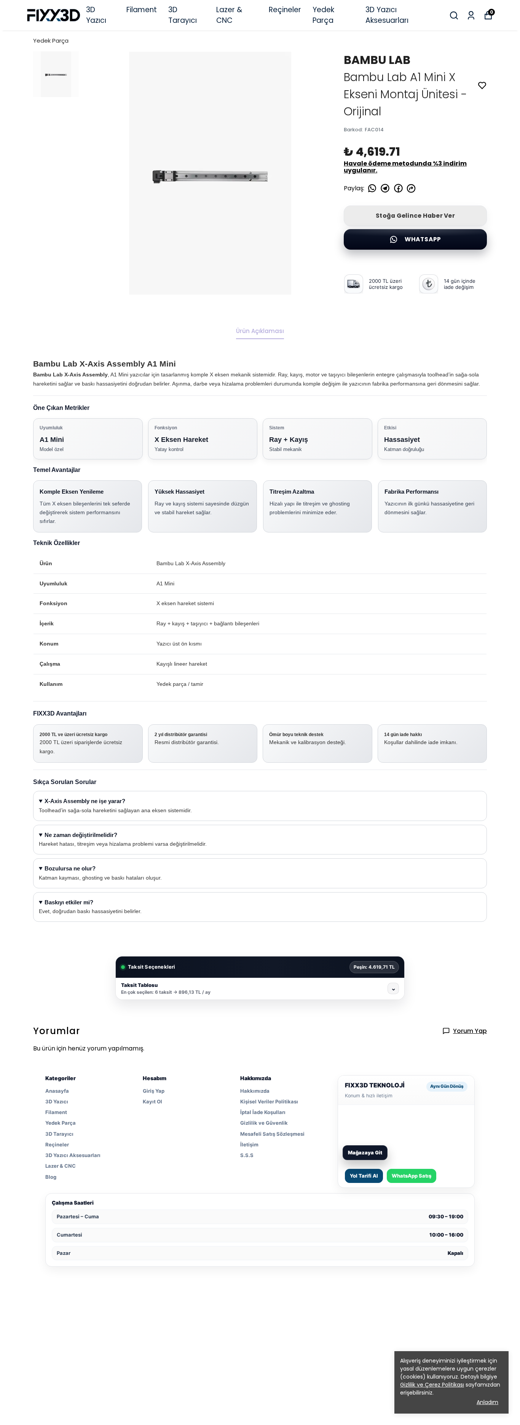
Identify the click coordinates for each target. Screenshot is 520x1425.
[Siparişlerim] (471, 15)
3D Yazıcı (96, 15)
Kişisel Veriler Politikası (269, 1101)
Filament (141, 10)
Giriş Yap (153, 1091)
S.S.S (247, 1155)
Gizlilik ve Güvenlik (264, 1123)
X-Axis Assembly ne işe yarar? (85, 801)
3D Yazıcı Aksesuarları (386, 15)
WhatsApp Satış (411, 1176)
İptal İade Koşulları (263, 1112)
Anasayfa (57, 1091)
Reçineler (285, 10)
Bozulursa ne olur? (70, 869)
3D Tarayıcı (182, 15)
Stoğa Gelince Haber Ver (415, 216)
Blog (50, 1177)
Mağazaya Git (365, 1152)
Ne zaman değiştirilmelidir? (81, 835)
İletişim (249, 1144)
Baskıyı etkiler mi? (69, 902)
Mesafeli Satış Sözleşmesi (272, 1134)
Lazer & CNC (229, 15)
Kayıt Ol (152, 1101)
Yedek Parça (323, 15)
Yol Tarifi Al (364, 1176)
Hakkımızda (255, 1091)
